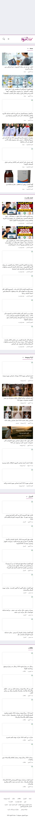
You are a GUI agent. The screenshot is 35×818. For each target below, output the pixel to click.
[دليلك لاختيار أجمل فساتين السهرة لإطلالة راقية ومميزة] (17, 458)
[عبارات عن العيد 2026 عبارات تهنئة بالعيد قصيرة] (17, 732)
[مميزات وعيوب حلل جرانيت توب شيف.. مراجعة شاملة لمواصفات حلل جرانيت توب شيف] (17, 606)
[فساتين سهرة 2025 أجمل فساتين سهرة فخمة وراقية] (17, 478)
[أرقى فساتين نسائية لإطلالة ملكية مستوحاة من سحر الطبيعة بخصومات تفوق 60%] (17, 394)
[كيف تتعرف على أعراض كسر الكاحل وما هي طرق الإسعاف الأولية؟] (17, 158)
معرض (17, 423)
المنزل (31, 496)
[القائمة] (8, 39)
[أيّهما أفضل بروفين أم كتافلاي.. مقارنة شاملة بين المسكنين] (17, 180)
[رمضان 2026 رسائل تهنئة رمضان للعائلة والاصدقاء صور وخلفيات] (17, 753)
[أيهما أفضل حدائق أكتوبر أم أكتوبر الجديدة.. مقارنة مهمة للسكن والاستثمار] (17, 584)
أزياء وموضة (23, 380)
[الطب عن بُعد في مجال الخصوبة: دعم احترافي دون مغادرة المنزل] (17, 63)
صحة (31, 48)
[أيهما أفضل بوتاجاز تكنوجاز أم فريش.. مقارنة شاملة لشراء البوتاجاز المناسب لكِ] (17, 628)
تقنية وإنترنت (21, 223)
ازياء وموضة (29, 357)
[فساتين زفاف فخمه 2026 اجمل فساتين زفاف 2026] (17, 415)
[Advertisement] (17, 17)
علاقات (24, 671)
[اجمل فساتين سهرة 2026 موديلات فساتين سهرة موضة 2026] (17, 372)
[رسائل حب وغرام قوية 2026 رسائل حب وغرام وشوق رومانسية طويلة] (17, 662)
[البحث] (3, 39)
